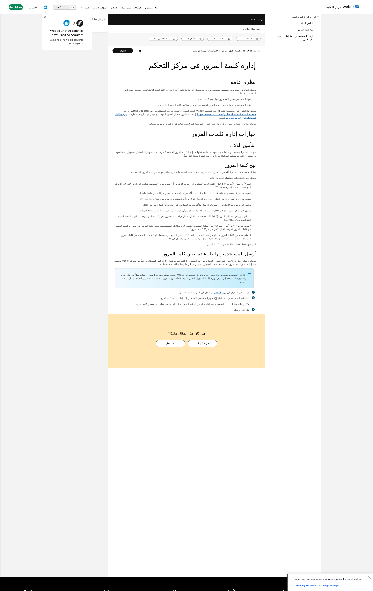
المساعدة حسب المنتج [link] (130, 7)
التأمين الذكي (306, 23)
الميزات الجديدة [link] (100, 7)
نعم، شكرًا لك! (203, 343)
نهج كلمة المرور (305, 29)
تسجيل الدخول (16, 7)
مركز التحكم (220, 292)
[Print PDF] (138, 50)
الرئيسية (260, 19)
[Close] (369, 577)
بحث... (57, 7)
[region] (330, 582)
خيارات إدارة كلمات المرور (303, 16)
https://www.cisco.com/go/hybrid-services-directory (226, 114)
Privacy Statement (307, 585)
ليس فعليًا (170, 343)
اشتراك (122, 50)
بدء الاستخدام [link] (151, 7)
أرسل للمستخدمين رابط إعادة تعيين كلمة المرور (295, 38)
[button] (45, 7)
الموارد (85, 7)
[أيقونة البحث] (61, 7)
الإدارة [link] (114, 7)
